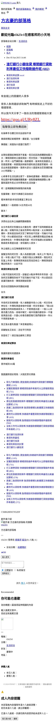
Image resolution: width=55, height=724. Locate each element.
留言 (24, 540)
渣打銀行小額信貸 (14, 447)
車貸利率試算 (12, 82)
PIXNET (12, 684)
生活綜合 (23, 41)
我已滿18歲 (6, 719)
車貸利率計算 (12, 88)
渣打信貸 (10, 85)
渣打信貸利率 (12, 78)
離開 (15, 719)
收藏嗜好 (22, 547)
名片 (8, 53)
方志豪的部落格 (16, 20)
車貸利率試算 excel (15, 75)
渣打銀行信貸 (12, 441)
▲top (3, 552)
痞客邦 (18, 540)
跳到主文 (5, 28)
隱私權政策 (47, 684)
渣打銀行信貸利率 (14, 434)
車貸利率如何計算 (14, 444)
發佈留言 (5, 573)
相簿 (8, 46)
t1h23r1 (4, 525)
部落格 (9, 50)
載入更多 (5, 557)
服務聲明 (28, 687)
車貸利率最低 (12, 438)
